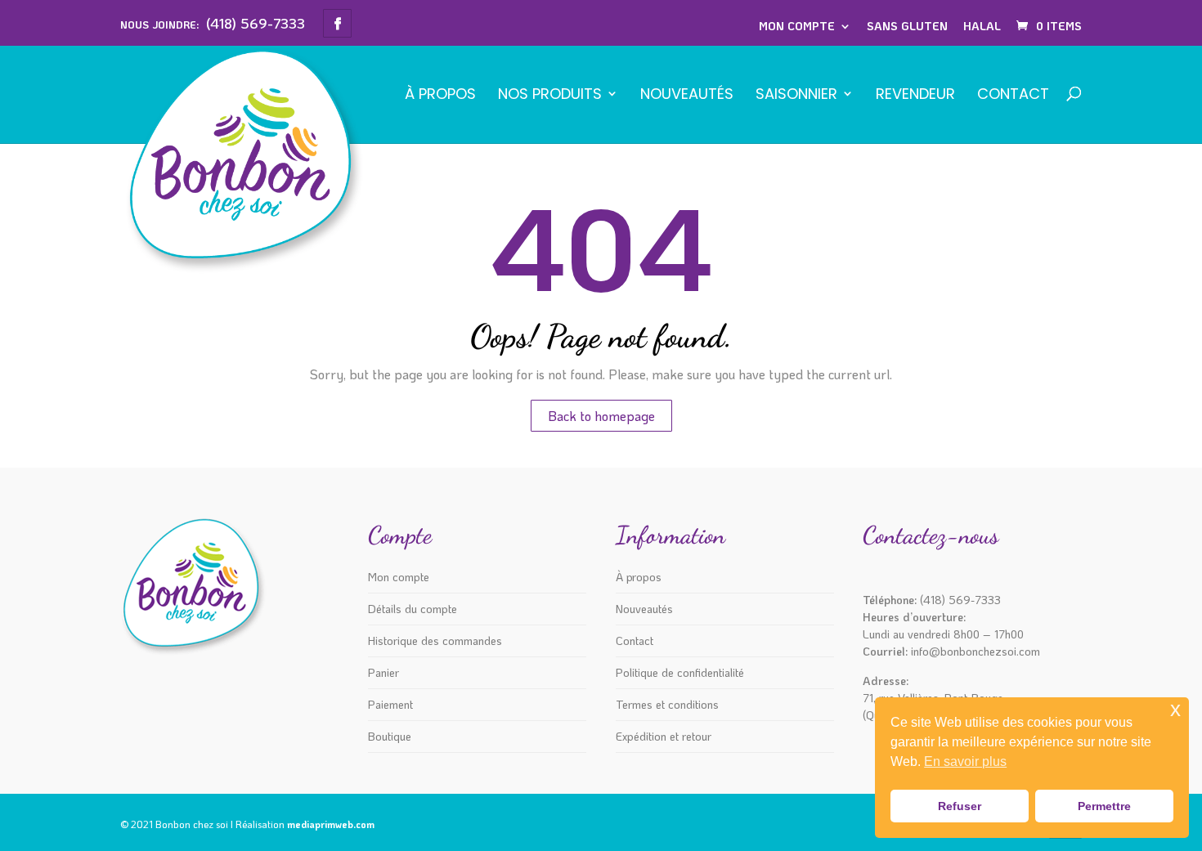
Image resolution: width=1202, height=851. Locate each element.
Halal (982, 26)
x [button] (1175, 709)
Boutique (389, 736)
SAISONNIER (796, 95)
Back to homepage (601, 415)
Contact (1013, 95)
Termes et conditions (667, 704)
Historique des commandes (435, 640)
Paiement (390, 704)
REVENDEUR (915, 95)
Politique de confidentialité (680, 672)
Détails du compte (412, 608)
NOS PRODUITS (550, 95)
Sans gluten (907, 26)
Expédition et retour (663, 736)
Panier (383, 672)
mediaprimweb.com (331, 824)
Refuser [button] (959, 806)
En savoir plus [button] (965, 761)
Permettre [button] (1104, 806)
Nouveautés (686, 95)
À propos (440, 95)
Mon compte (797, 26)
